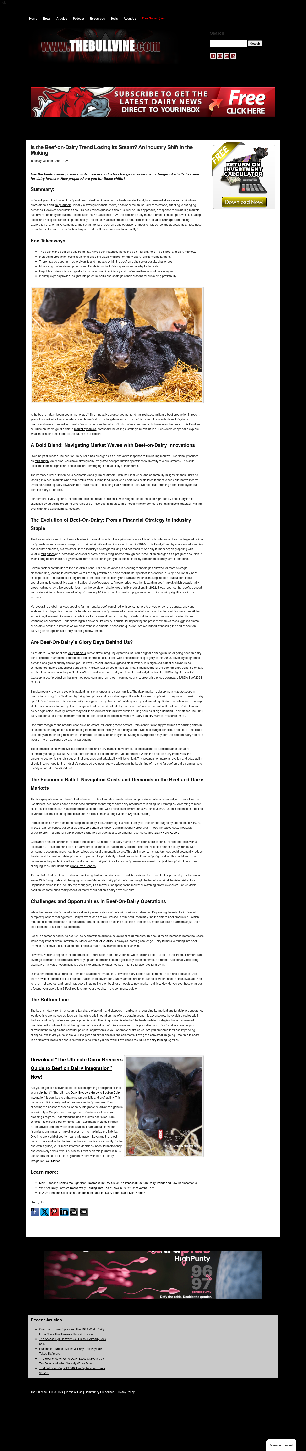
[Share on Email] (84, 1212)
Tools (114, 18)
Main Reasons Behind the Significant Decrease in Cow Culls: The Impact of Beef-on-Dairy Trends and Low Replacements (118, 1183)
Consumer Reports (83, 866)
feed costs (73, 813)
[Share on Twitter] (44, 1212)
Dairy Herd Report (167, 832)
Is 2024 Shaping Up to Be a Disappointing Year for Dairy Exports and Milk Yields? (92, 1192)
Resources (97, 18)
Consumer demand (43, 841)
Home (33, 18)
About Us (130, 18)
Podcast (78, 18)
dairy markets (77, 653)
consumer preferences (142, 606)
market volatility (103, 941)
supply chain (90, 827)
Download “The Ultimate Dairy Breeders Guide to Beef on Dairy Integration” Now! (77, 1068)
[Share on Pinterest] (54, 1212)
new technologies (49, 978)
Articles (61, 18)
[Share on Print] (74, 1212)
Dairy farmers (106, 475)
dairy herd (43, 1092)
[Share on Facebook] (35, 1212)
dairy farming (158, 1040)
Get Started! (53, 1161)
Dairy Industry (144, 715)
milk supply (42, 461)
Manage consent (281, 1445)
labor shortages (165, 220)
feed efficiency (110, 577)
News (47, 18)
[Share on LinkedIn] (64, 1212)
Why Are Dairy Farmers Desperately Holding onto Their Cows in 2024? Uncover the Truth (97, 1188)
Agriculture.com (139, 813)
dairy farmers (63, 205)
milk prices (48, 554)
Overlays (268, 149)
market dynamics (85, 429)
